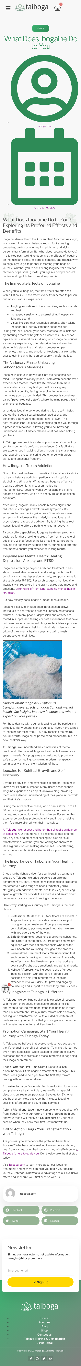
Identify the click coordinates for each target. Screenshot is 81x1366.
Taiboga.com (17, 1164)
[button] (8, 8)
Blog (40, 28)
